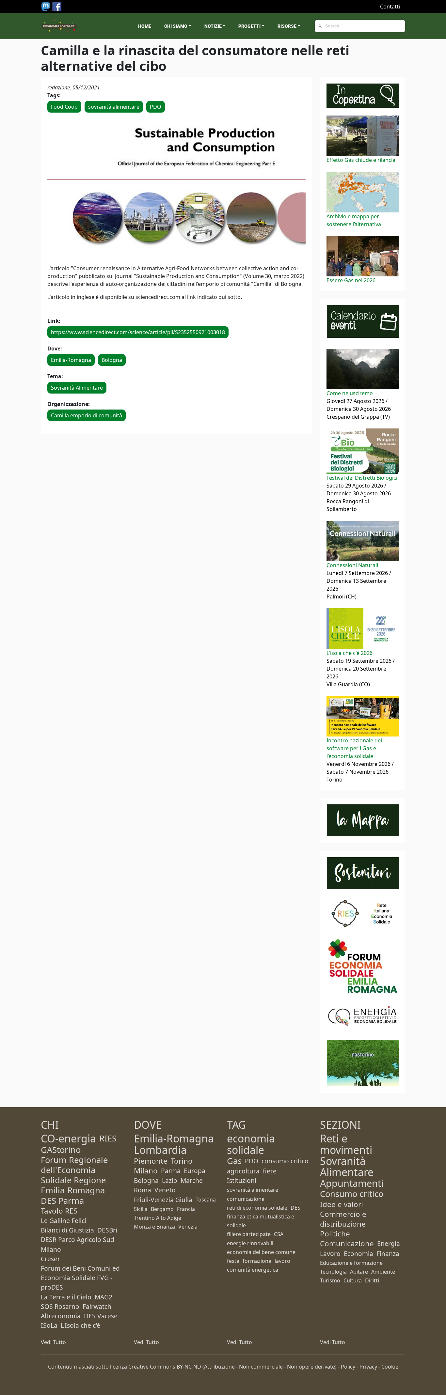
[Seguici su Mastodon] (46, 5)
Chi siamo (175, 26)
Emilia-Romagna (71, 360)
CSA (278, 1234)
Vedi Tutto (53, 1342)
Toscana (206, 1199)
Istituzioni (241, 1180)
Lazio (169, 1180)
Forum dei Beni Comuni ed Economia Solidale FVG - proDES (80, 1278)
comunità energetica (252, 1269)
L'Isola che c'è (80, 1325)
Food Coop (64, 106)
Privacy (368, 1366)
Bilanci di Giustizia (67, 1230)
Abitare (359, 1271)
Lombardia (160, 1150)
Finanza (387, 1253)
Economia (358, 1253)
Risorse (287, 26)
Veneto (165, 1190)
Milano (146, 1171)
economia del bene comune (261, 1252)
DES (295, 1207)
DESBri (107, 1230)
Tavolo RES (59, 1211)
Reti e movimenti (346, 1143)
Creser (50, 1258)
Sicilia (141, 1209)
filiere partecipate (249, 1234)
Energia (388, 1243)
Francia (186, 1209)
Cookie (389, 1366)
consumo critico (285, 1160)
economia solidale (251, 1143)
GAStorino (61, 1149)
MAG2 (103, 1297)
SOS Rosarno (60, 1306)
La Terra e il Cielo (66, 1297)
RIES (108, 1138)
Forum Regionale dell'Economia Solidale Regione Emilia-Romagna (74, 1175)
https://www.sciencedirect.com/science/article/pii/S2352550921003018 (138, 332)
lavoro (282, 1260)
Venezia (188, 1226)
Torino (182, 1161)
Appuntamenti (351, 1183)
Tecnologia (333, 1271)
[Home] (59, 26)
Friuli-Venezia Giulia (163, 1199)
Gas (234, 1161)
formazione (257, 1260)
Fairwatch (97, 1306)
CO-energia (68, 1138)
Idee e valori (341, 1204)
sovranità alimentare (113, 106)
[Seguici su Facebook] (57, 5)
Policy (348, 1366)
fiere (270, 1171)
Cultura (352, 1280)
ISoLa (49, 1325)
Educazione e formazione (351, 1262)
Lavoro (330, 1253)
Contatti (390, 6)
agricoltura (243, 1171)
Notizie (213, 26)
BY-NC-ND (189, 1366)
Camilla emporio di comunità (86, 415)
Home (144, 26)
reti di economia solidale (257, 1207)
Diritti (372, 1280)
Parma (171, 1170)
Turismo (330, 1280)
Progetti (249, 26)
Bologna (112, 360)
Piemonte (150, 1161)
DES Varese (101, 1315)
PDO (155, 106)
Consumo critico (351, 1194)
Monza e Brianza (154, 1226)
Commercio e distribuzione (343, 1219)
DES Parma (62, 1200)
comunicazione (245, 1198)
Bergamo (162, 1209)
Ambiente (383, 1271)
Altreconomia (61, 1315)
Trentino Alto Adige (157, 1217)
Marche (192, 1180)
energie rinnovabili (250, 1243)
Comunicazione (347, 1243)
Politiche (335, 1234)
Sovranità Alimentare (77, 387)
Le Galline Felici (63, 1220)
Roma (142, 1190)
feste (233, 1260)
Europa (194, 1170)
